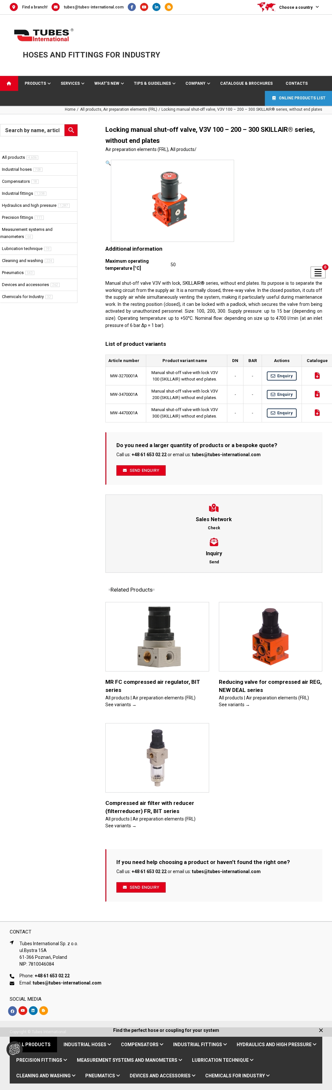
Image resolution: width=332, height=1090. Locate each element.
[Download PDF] (317, 375)
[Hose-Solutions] (170, 7)
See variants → (120, 704)
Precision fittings (17, 217)
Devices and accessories (25, 284)
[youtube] (22, 1010)
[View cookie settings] (14, 1049)
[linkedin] (33, 1010)
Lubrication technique (22, 248)
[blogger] (43, 1010)
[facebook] (12, 1011)
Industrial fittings (17, 193)
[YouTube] (146, 7)
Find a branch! (34, 7)
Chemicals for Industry (23, 296)
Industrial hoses (17, 169)
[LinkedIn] (158, 7)
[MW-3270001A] (169, 201)
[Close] (321, 1030)
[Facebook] (134, 7)
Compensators (16, 181)
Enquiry (285, 375)
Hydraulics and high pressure (29, 205)
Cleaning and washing (22, 260)
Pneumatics (13, 272)
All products (182, 149)
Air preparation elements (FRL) (136, 149)
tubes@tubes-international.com (94, 7)
